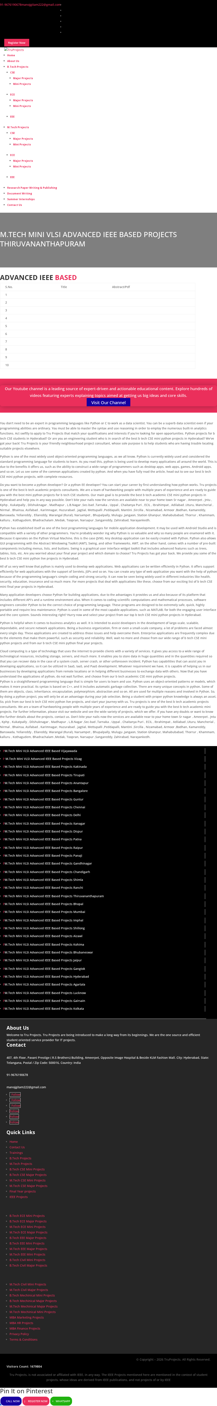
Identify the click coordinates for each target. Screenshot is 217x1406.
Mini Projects (22, 84)
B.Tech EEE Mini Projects (27, 1243)
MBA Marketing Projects (27, 1317)
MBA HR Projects (21, 1323)
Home (14, 1142)
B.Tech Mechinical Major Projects (33, 1301)
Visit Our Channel (108, 402)
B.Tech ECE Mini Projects (27, 1216)
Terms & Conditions (24, 1339)
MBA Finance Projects (25, 1328)
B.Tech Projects (17, 67)
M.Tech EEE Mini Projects (27, 1254)
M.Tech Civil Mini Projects (28, 1284)
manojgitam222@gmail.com (26, 1087)
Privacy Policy (19, 1334)
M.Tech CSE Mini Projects (28, 1180)
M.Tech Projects (18, 127)
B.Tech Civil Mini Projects (27, 1260)
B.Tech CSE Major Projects (28, 1175)
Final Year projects (23, 1191)
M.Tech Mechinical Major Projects (34, 1306)
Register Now (37, 1401)
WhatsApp (63, 1401)
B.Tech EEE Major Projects (28, 1238)
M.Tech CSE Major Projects (28, 1186)
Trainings (16, 1153)
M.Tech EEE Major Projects (28, 1249)
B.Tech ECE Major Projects (28, 1221)
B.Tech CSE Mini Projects (27, 1169)
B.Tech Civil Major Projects (28, 1265)
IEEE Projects (19, 1197)
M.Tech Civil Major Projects (29, 1290)
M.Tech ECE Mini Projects (28, 1227)
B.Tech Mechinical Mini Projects (32, 1295)
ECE (12, 94)
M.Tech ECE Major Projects (28, 1232)
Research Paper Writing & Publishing (32, 188)
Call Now (13, 1401)
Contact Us (14, 205)
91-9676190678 (17, 1075)
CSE (12, 72)
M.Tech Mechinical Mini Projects (33, 1312)
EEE (12, 116)
